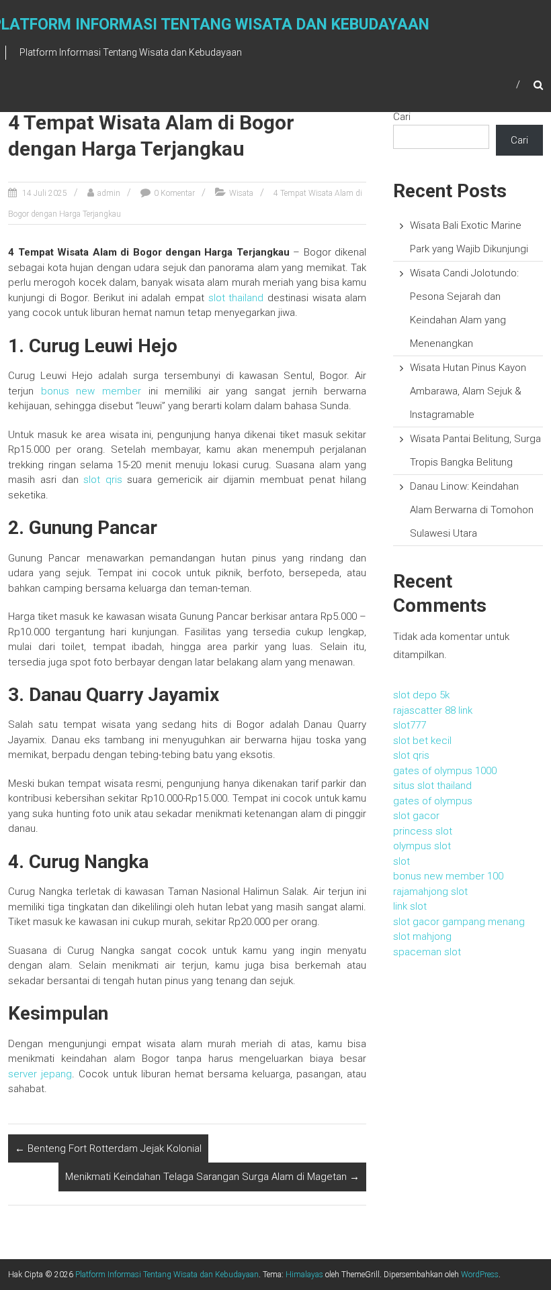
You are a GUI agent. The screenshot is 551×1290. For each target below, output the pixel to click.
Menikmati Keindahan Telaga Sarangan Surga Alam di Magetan (212, 1177)
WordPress (480, 1274)
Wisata (241, 193)
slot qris (102, 480)
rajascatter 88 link (432, 710)
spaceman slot (427, 952)
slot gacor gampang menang (459, 922)
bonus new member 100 (448, 876)
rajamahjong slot (430, 891)
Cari (402, 117)
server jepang (40, 1074)
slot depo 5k (421, 695)
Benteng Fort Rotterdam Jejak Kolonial (108, 1148)
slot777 (409, 725)
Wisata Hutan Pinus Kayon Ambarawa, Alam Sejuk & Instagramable (468, 391)
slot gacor (416, 816)
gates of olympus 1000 (445, 771)
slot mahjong (422, 936)
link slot (410, 906)
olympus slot (422, 846)
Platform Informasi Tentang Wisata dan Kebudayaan (167, 1274)
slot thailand (236, 298)
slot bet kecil (422, 741)
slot (401, 861)
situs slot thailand (432, 786)
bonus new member (91, 391)
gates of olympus (432, 801)
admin (108, 193)
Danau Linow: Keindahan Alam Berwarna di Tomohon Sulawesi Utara (472, 509)
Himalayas (304, 1274)
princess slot (422, 831)
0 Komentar (174, 193)
